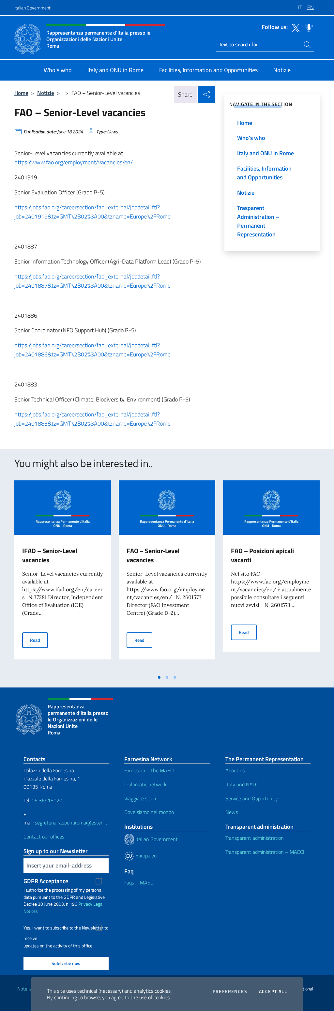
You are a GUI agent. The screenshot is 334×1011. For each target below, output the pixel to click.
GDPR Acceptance (45, 881)
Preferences (230, 991)
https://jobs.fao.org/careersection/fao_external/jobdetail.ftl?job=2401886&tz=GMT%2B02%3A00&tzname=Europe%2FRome (92, 350)
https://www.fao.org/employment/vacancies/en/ (73, 162)
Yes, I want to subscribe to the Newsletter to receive (65, 928)
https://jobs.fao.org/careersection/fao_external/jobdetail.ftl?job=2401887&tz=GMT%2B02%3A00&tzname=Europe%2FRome (92, 281)
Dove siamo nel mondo (149, 812)
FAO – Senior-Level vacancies (153, 555)
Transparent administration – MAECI (264, 852)
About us (235, 770)
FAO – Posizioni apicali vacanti (262, 555)
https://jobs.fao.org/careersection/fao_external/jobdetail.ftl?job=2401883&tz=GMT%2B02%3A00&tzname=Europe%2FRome (92, 419)
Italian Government (32, 7)
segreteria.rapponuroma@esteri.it (71, 822)
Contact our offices (43, 836)
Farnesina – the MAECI (149, 770)
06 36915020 (47, 800)
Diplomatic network (145, 784)
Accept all (273, 991)
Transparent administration (254, 838)
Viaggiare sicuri (140, 798)
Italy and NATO (242, 784)
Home (21, 93)
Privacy (85, 903)
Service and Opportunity (251, 798)
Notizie (45, 93)
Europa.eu (145, 855)
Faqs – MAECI (139, 882)
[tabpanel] (62, 575)
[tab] (159, 677)
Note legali (28, 988)
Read (39, 639)
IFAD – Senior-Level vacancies (49, 555)
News (231, 812)
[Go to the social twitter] (294, 27)
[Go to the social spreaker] (307, 27)
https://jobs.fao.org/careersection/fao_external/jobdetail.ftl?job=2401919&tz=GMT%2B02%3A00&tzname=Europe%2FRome (92, 212)
